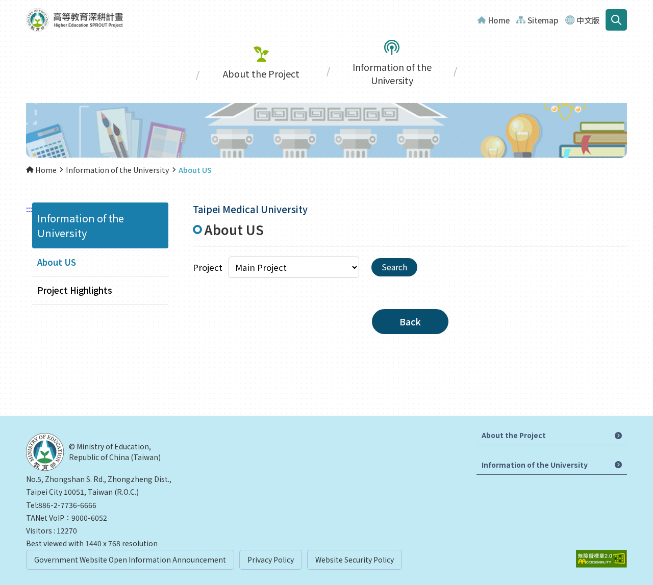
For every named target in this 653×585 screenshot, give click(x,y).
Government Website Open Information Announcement (130, 559)
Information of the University (392, 73)
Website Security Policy (354, 559)
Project (207, 267)
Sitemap (543, 20)
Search (616, 20)
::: (29, 208)
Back (410, 321)
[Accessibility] (601, 559)
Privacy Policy (270, 559)
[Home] (74, 20)
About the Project (261, 73)
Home (499, 20)
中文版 (587, 20)
